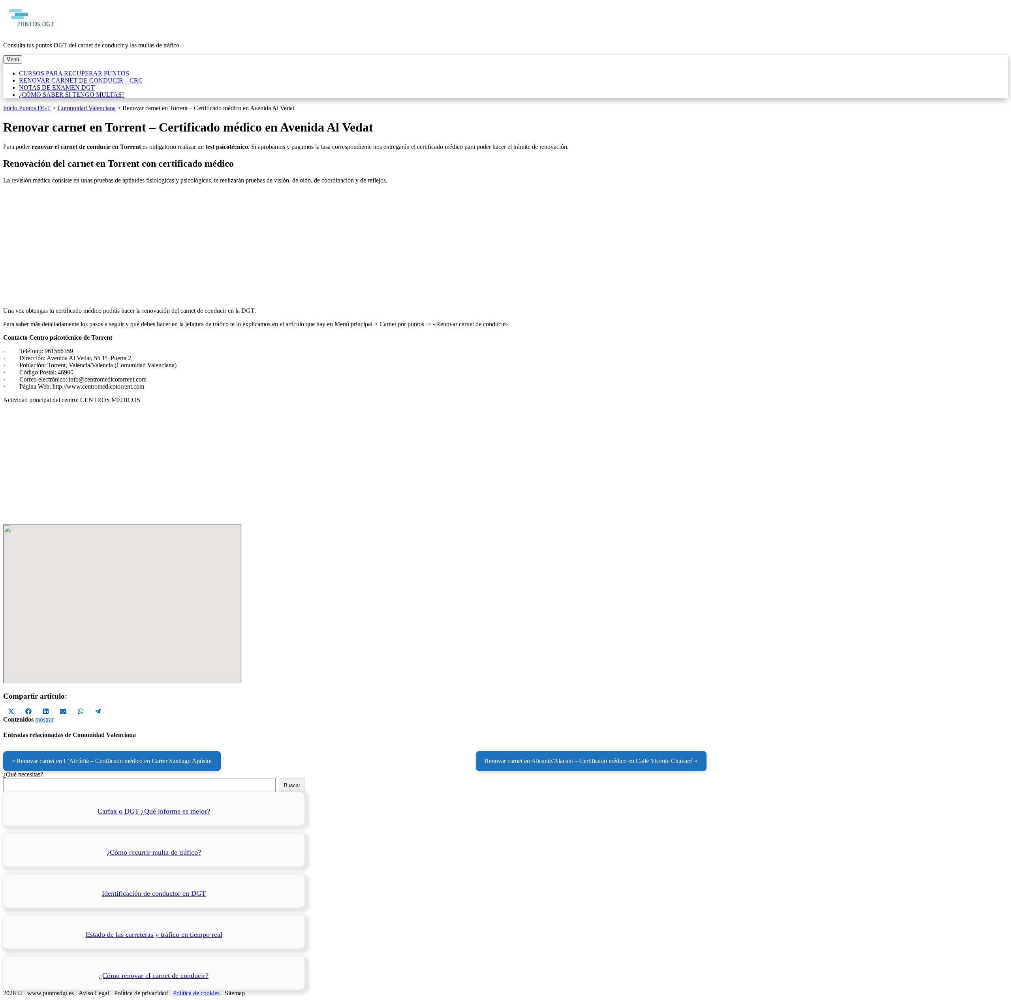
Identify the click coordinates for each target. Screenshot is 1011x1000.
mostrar (44, 719)
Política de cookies (196, 993)
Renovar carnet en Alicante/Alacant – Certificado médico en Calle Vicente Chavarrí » (591, 761)
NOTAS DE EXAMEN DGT (57, 87)
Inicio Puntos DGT (27, 108)
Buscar (292, 785)
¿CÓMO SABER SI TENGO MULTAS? (71, 94)
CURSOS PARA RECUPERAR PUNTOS (74, 73)
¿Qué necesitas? (23, 774)
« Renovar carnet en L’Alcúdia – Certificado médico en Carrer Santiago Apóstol (112, 761)
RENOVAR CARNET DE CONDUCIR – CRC (81, 80)
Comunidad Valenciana (87, 108)
